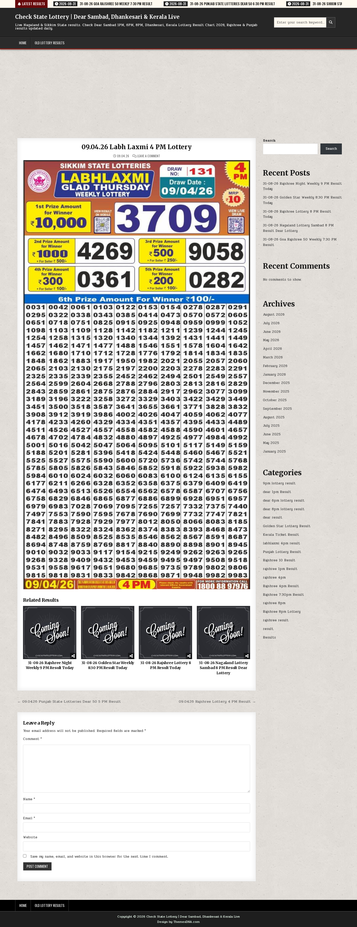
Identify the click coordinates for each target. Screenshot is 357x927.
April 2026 (272, 348)
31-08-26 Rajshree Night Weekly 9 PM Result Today (50, 665)
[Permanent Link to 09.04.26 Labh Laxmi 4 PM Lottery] (136, 374)
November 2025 (276, 391)
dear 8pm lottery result (283, 509)
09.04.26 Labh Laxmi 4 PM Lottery (137, 147)
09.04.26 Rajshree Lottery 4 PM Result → (217, 701)
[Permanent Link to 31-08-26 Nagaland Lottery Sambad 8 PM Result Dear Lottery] (223, 632)
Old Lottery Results (50, 42)
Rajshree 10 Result (279, 560)
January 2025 (274, 451)
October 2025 (275, 400)
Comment (32, 739)
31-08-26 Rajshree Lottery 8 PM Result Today (165, 665)
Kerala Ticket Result (281, 534)
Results (269, 637)
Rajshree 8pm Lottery (282, 611)
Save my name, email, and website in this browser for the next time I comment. (99, 856)
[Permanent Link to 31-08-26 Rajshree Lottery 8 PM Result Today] (165, 632)
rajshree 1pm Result (280, 568)
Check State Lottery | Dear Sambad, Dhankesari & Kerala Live (97, 17)
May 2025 (271, 443)
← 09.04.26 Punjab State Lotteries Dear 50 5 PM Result (69, 701)
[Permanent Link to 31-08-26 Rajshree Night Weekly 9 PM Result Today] (49, 632)
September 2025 (277, 408)
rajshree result (276, 620)
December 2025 (276, 383)
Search (269, 140)
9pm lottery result (279, 483)
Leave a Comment (148, 156)
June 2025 (272, 434)
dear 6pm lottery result (283, 500)
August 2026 (274, 314)
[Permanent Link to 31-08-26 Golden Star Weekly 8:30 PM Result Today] (107, 632)
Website (30, 837)
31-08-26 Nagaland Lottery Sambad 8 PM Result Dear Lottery (223, 667)
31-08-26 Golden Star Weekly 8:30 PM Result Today (107, 665)
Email (29, 818)
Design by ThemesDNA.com (178, 921)
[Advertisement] (178, 88)
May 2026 (271, 340)
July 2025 (271, 425)
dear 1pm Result (277, 492)
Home (22, 42)
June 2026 (272, 331)
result (268, 628)
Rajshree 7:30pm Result (283, 594)
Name (29, 799)
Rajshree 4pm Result (281, 586)
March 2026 (273, 357)
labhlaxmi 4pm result (281, 543)
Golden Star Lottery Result (286, 526)
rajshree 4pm (274, 577)
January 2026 (274, 374)
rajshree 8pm (274, 603)
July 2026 (271, 323)
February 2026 (275, 366)
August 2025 (274, 417)
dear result (272, 517)
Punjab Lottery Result (282, 552)
